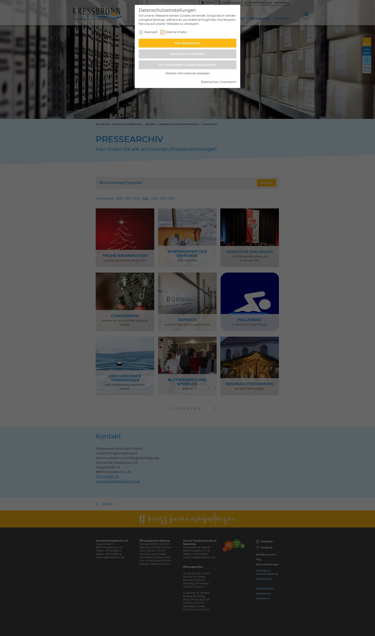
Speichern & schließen (187, 54)
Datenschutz (209, 82)
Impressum (228, 82)
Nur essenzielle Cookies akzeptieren (187, 65)
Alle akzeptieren (187, 43)
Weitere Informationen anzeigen (187, 73)
